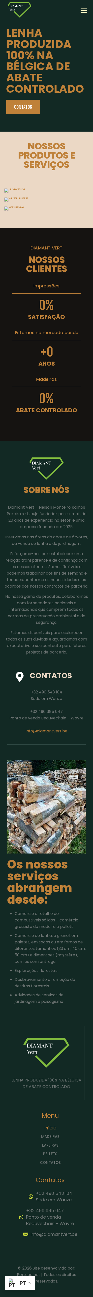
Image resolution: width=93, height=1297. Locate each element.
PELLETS (50, 1153)
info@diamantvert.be (46, 731)
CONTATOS (50, 1162)
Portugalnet (28, 1275)
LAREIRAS (50, 1145)
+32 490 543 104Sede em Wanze (54, 1196)
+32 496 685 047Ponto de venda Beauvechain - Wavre (50, 1217)
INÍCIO (50, 1128)
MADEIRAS (50, 1136)
